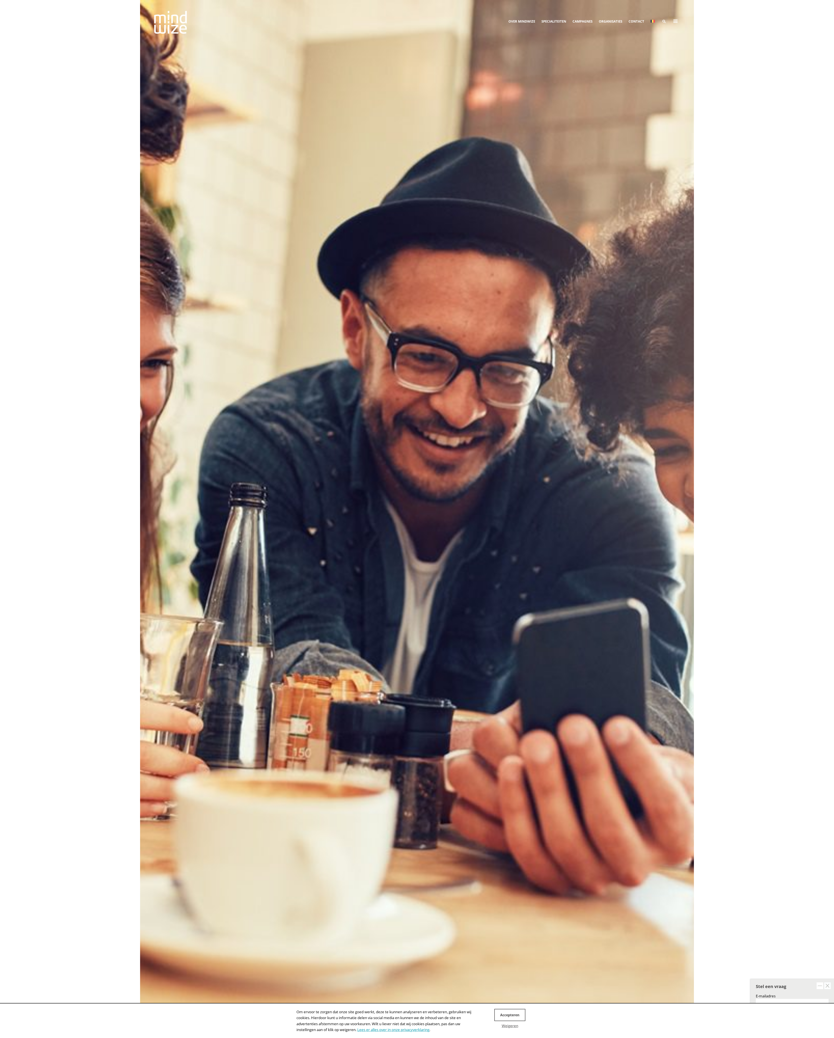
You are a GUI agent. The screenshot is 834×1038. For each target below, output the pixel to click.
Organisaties (610, 21)
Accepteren (510, 1015)
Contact (636, 21)
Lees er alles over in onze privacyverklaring (393, 1029)
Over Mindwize (521, 21)
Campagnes (582, 21)
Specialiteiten (553, 21)
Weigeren (510, 1025)
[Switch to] (652, 21)
